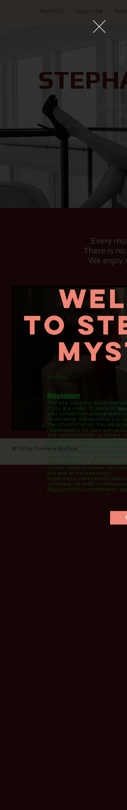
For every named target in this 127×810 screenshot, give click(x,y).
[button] (99, 26)
